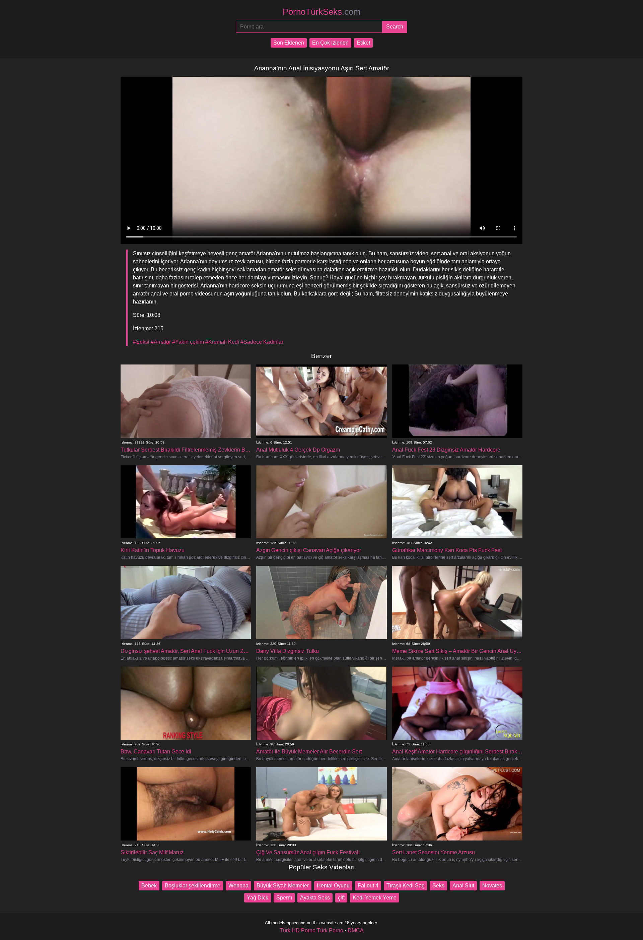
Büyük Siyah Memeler (283, 885)
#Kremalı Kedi (222, 342)
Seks (438, 885)
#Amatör (161, 342)
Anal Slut (463, 885)
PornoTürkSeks (322, 11)
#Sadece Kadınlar (261, 342)
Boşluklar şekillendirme (192, 885)
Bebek (149, 885)
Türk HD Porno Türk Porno (311, 930)
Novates (492, 885)
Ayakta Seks (315, 897)
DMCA (356, 930)
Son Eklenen (288, 43)
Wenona (238, 885)
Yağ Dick (257, 897)
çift (341, 897)
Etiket (363, 43)
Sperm (284, 897)
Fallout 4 (368, 885)
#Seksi (141, 342)
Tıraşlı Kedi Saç (405, 885)
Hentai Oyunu (333, 885)
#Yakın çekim (188, 342)
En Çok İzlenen (330, 43)
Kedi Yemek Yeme (375, 897)
